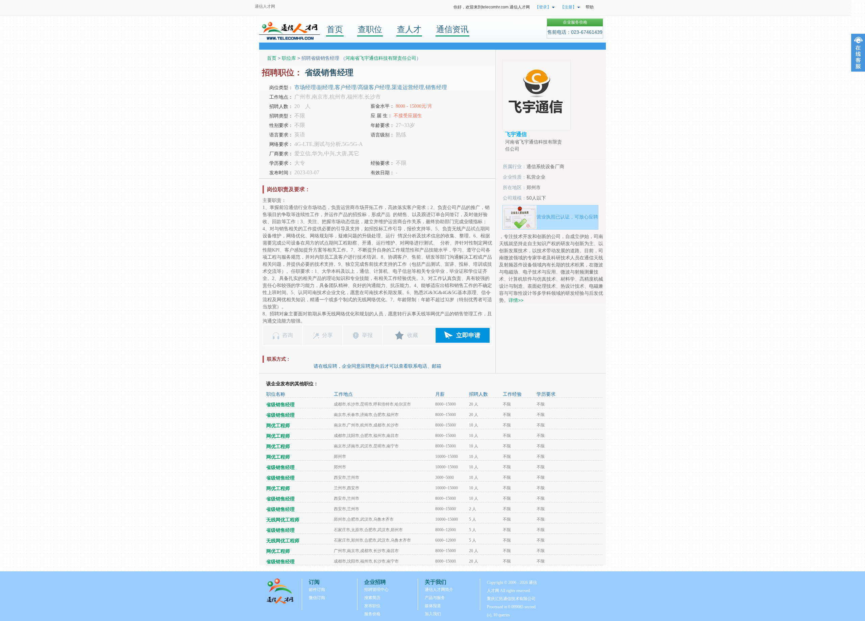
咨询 (287, 335)
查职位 (370, 29)
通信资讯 (452, 29)
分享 (327, 335)
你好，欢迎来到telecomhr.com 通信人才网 (491, 7)
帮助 (590, 7)
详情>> (516, 300)
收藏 (412, 335)
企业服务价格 (575, 22)
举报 (367, 335)
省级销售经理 (280, 404)
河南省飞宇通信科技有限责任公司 (380, 58)
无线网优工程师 (282, 519)
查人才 (409, 29)
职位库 (289, 58)
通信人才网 (265, 6)
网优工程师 (278, 425)
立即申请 (468, 335)
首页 (335, 29)
